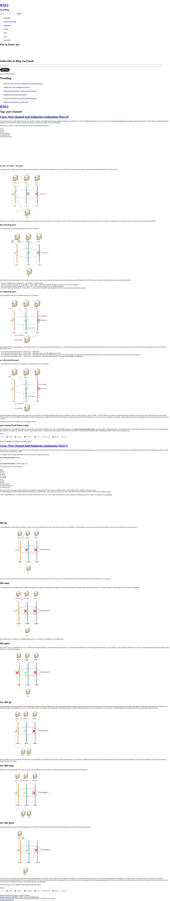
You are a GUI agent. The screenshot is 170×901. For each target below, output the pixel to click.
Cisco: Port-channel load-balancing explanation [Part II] (34, 116)
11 (29, 895)
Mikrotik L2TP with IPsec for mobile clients (16, 102)
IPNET (4, 5)
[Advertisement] (13, 151)
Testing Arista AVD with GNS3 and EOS (15, 94)
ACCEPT (3, 900)
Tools (5, 36)
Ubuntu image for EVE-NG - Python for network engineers (20, 91)
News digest (7, 40)
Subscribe (5, 69)
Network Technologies (10, 21)
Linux (5, 32)
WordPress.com (34, 897)
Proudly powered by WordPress (9, 897)
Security (6, 29)
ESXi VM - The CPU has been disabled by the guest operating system (23, 83)
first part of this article (119, 121)
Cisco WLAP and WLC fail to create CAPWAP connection (20, 98)
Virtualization (7, 25)
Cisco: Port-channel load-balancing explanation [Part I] (34, 445)
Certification (7, 18)
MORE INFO (10, 900)
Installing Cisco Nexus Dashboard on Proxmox (17, 87)
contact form (108, 494)
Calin (28, 441)
